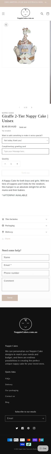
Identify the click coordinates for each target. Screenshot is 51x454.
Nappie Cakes (22, 449)
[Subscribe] (43, 418)
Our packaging (11, 390)
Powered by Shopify (31, 449)
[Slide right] (31, 107)
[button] (3, 14)
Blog (7, 402)
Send (9, 298)
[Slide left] (19, 107)
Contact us (10, 396)
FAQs (7, 379)
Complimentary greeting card (14, 146)
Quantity (5, 159)
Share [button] (7, 239)
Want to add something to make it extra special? (22, 135)
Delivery (9, 384)
